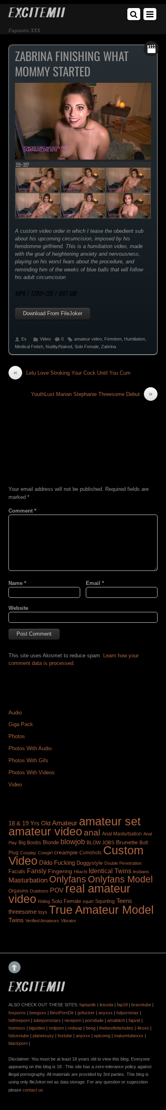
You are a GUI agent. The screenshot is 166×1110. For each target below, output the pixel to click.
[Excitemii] (36, 15)
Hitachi (80, 871)
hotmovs (16, 1028)
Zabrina (108, 346)
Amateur (64, 823)
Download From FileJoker (52, 313)
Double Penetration (122, 863)
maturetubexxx (128, 1035)
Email (95, 583)
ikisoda (106, 1004)
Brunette (127, 842)
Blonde (51, 842)
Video (45, 338)
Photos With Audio (30, 748)
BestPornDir (62, 1012)
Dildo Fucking (57, 862)
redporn (56, 1028)
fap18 (122, 1004)
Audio (15, 713)
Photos (16, 736)
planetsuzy (43, 1035)
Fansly (36, 870)
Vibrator (68, 920)
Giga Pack (20, 724)
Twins (16, 920)
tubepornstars (47, 1020)
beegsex (37, 1012)
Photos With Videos (31, 772)
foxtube (65, 1035)
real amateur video (69, 893)
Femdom (113, 338)
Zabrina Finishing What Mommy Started (72, 63)
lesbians (141, 871)
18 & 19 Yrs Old (29, 823)
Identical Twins (110, 870)
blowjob (72, 841)
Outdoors (39, 890)
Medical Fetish (29, 346)
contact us (33, 1089)
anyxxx (105, 1012)
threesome (22, 912)
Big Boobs (30, 842)
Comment (22, 511)
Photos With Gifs (28, 760)
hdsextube (18, 1035)
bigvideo (37, 1028)
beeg (90, 1028)
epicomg (102, 1035)
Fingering (60, 871)
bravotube (141, 1004)
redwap (75, 1028)
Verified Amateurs (42, 920)
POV (57, 890)
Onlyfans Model (120, 879)
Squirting (105, 901)
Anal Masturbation (122, 834)
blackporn (18, 1043)
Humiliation (134, 338)
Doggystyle (90, 863)
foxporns (17, 1012)
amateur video (88, 338)
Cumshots (90, 853)
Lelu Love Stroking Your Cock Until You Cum (72, 372)
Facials (16, 871)
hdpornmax (127, 1012)
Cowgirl (45, 852)
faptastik (87, 1004)
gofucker (86, 1012)
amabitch (116, 1020)
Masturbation (28, 880)
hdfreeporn (19, 1020)
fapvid (134, 1020)
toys (42, 912)
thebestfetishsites (116, 1028)
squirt (88, 901)
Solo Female (87, 346)
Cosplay (28, 852)
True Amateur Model (101, 909)
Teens (124, 901)
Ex (24, 338)
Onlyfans (67, 879)
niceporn (72, 1020)
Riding (44, 901)
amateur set (110, 821)
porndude (94, 1020)
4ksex (143, 1028)
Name (17, 583)
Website (18, 608)
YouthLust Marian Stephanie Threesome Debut (92, 394)
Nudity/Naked (59, 346)
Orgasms (18, 891)
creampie (66, 852)
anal (92, 832)
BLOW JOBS (100, 842)
